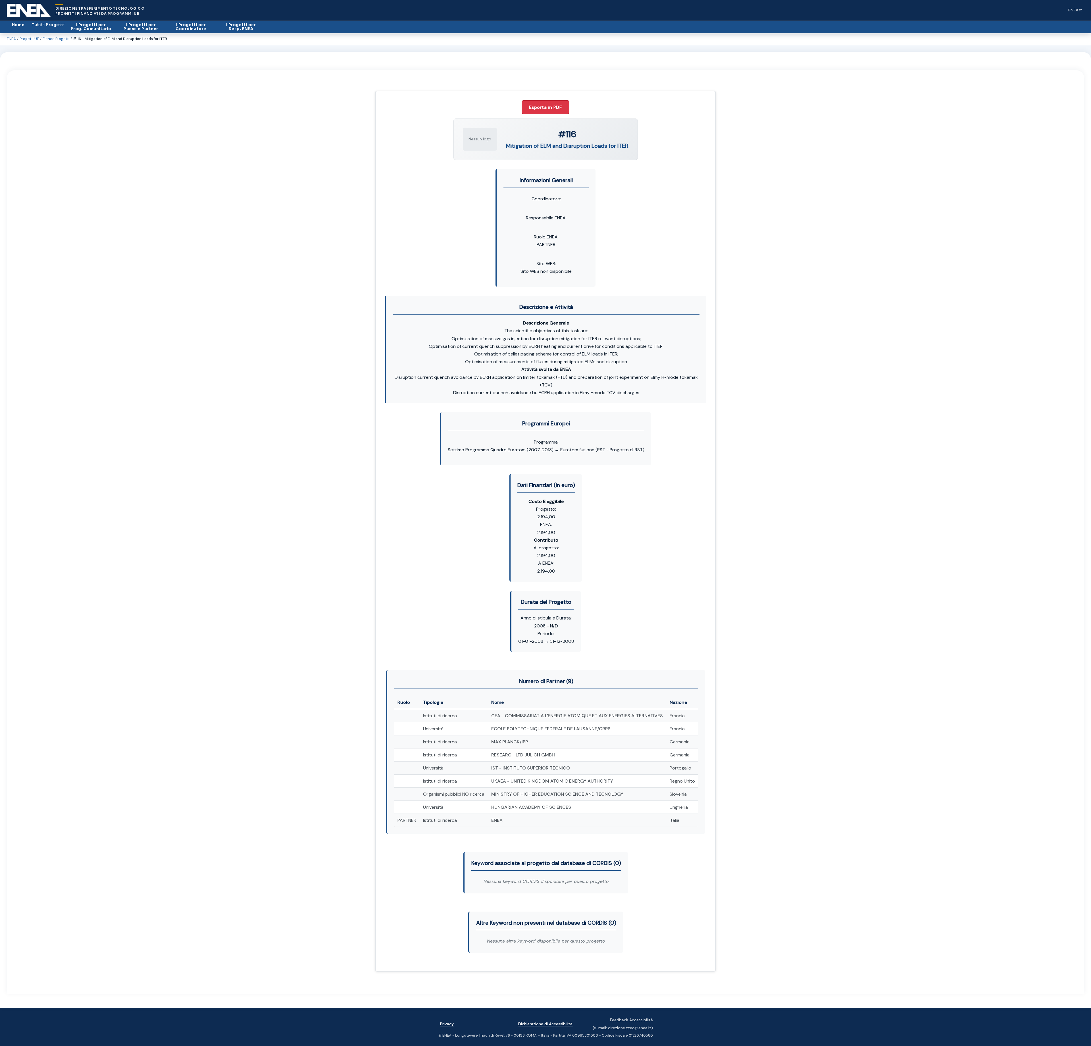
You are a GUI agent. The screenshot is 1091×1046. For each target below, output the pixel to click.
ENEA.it (1076, 12)
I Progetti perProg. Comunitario (91, 26)
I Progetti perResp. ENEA (241, 26)
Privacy (447, 1023)
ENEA (11, 38)
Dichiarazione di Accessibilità (545, 1023)
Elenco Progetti (56, 38)
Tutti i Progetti (48, 24)
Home (18, 24)
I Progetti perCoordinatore (191, 26)
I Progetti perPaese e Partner (141, 26)
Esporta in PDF (545, 107)
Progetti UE (29, 38)
